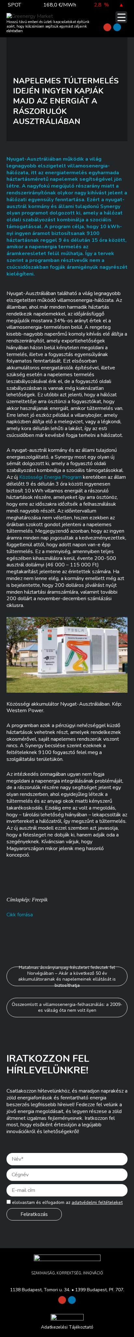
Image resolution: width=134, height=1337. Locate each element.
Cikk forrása (20, 914)
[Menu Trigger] (121, 17)
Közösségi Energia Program (50, 477)
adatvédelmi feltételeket (97, 1202)
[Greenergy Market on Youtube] (107, 27)
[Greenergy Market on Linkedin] (117, 27)
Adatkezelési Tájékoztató (67, 1327)
